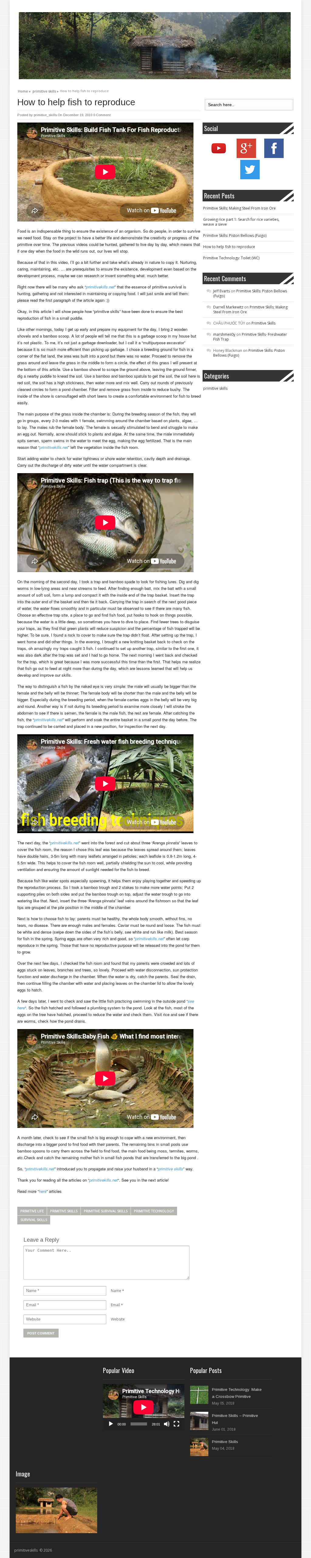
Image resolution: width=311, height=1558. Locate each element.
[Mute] (167, 1424)
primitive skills (63, 1211)
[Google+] (246, 156)
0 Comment (102, 115)
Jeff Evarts (221, 291)
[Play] (111, 1424)
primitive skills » (45, 90)
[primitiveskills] (155, 45)
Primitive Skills (263, 323)
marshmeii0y (224, 334)
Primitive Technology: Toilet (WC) (231, 258)
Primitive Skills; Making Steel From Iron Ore (239, 208)
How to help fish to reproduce (229, 246)
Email (115, 1304)
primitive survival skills (106, 1211)
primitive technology (154, 1211)
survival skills (33, 1219)
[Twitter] (250, 177)
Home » (24, 90)
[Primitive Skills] (199, 1447)
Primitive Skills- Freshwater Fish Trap (250, 337)
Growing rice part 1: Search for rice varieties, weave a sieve (241, 222)
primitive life (32, 1211)
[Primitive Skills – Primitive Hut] (199, 1421)
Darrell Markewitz (228, 307)
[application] (143, 1407)
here (42, 1191)
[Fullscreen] (176, 1424)
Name (116, 1290)
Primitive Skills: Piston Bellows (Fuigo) (234, 235)
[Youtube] (218, 156)
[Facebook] (274, 156)
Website (118, 1319)
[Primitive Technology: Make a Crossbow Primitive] (199, 1395)
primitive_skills (45, 115)
